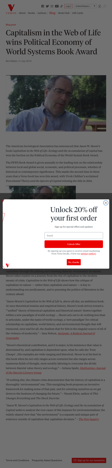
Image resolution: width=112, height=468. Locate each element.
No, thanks (73, 262)
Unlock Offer (73, 244)
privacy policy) (88, 253)
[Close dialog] (105, 202)
